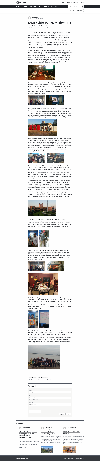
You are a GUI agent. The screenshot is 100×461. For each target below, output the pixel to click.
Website (31, 402)
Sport (40, 6)
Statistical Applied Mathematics (40, 25)
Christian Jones (49, 427)
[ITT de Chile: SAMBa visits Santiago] (69, 449)
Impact (36, 27)
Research (25, 6)
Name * (30, 390)
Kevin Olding (35, 17)
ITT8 (39, 27)
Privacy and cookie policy (69, 458)
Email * (30, 395)
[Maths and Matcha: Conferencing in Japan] (47, 449)
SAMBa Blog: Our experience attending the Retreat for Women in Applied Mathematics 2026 (28, 434)
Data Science (31, 27)
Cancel (62, 414)
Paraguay (41, 27)
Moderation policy (80, 458)
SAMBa (72, 10)
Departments (48, 6)
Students (68, 2)
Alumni (82, 2)
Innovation (33, 6)
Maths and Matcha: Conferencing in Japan (48, 433)
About (55, 6)
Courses (18, 6)
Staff (63, 2)
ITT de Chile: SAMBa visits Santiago (71, 433)
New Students (75, 2)
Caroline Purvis (26, 427)
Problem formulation (48, 27)
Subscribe (79, 10)
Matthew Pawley (71, 427)
